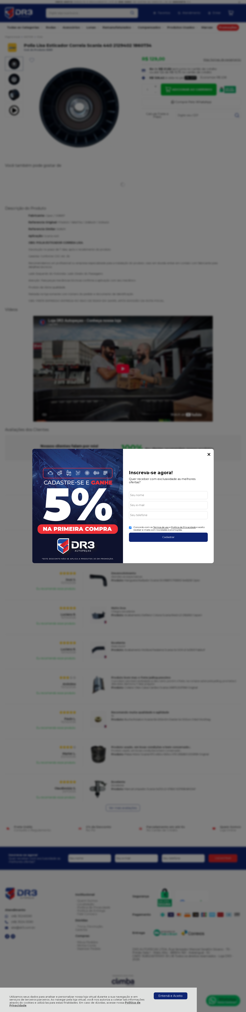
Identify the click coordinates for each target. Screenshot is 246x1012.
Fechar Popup (209, 454)
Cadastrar (168, 537)
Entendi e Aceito (170, 996)
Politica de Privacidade (183, 527)
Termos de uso (161, 527)
